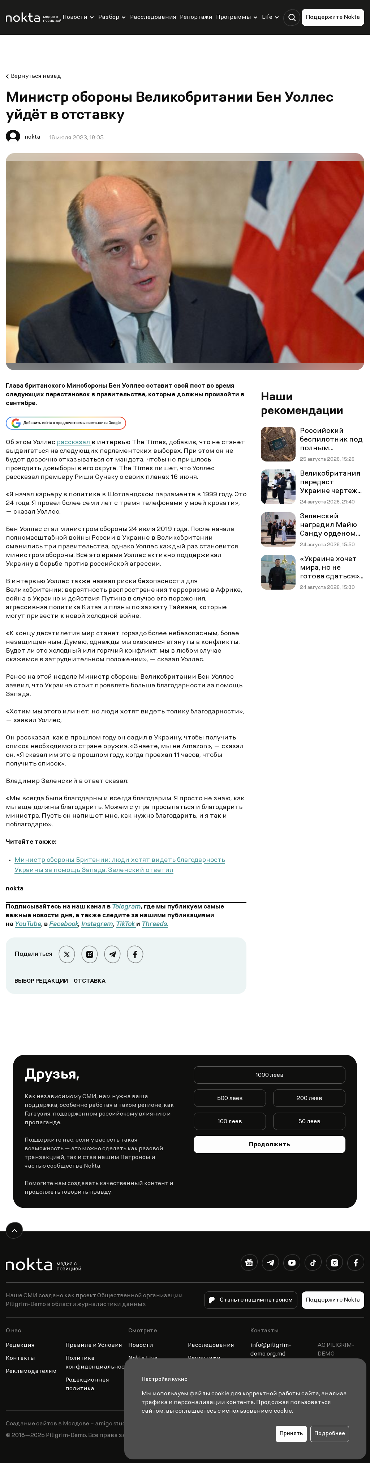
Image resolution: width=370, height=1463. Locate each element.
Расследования (153, 17)
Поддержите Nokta (333, 17)
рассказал (74, 442)
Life (267, 17)
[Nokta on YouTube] (291, 1264)
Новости (75, 17)
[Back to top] (14, 1230)
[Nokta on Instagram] (334, 1264)
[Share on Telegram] (112, 954)
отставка (90, 981)
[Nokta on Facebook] (355, 1264)
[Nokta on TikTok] (313, 1264)
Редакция (20, 1345)
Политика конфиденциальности (98, 1363)
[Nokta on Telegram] (270, 1264)
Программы (233, 17)
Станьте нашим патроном (256, 1300)
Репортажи (196, 17)
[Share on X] (66, 954)
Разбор (108, 17)
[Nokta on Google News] (249, 1264)
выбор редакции (41, 981)
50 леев (309, 1122)
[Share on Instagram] (89, 954)
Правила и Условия (93, 1345)
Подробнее (329, 1434)
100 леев (230, 1122)
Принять (291, 1434)
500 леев (230, 1098)
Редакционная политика (87, 1384)
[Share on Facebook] (134, 954)
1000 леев (269, 1075)
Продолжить (269, 1145)
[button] (291, 17)
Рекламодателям (31, 1371)
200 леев (309, 1098)
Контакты (20, 1358)
